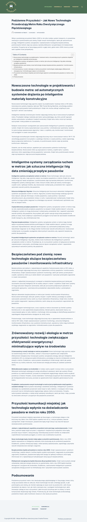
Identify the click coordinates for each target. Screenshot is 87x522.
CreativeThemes (43, 518)
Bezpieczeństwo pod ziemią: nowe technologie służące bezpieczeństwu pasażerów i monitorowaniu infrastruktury (43, 66)
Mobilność (67, 6)
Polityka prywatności (64, 519)
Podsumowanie (18, 77)
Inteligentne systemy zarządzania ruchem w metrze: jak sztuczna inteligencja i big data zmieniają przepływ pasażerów (42, 62)
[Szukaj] (82, 6)
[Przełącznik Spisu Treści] (72, 54)
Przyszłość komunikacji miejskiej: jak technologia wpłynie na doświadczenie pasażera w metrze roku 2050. (43, 74)
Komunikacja (58, 6)
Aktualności (48, 6)
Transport (75, 6)
